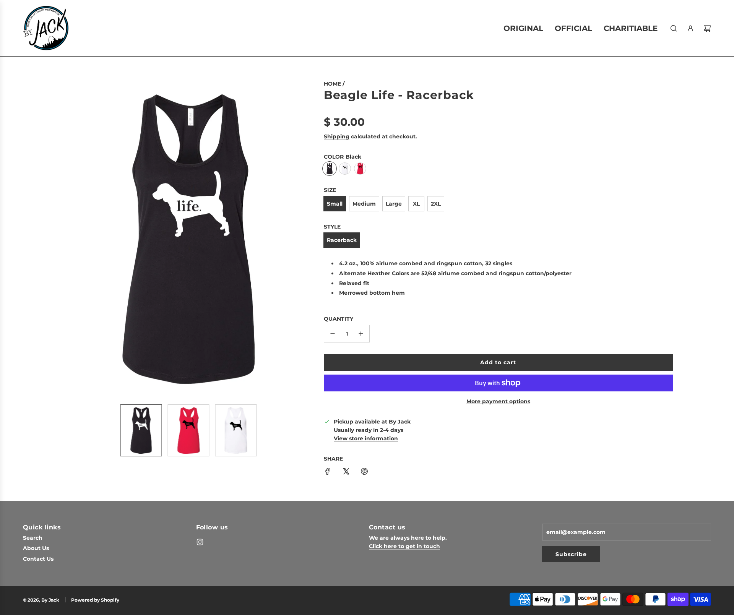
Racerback (342, 240)
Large (394, 203)
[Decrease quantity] (332, 333)
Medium (364, 203)
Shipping (336, 136)
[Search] (673, 28)
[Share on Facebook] (327, 472)
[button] (67, 239)
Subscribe (571, 554)
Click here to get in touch (404, 546)
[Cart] (707, 28)
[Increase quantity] (360, 333)
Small (335, 203)
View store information (366, 438)
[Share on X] (346, 472)
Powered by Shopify (95, 600)
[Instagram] (200, 542)
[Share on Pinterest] (364, 472)
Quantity (338, 318)
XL (416, 203)
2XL (436, 203)
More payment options (498, 401)
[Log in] (690, 28)
